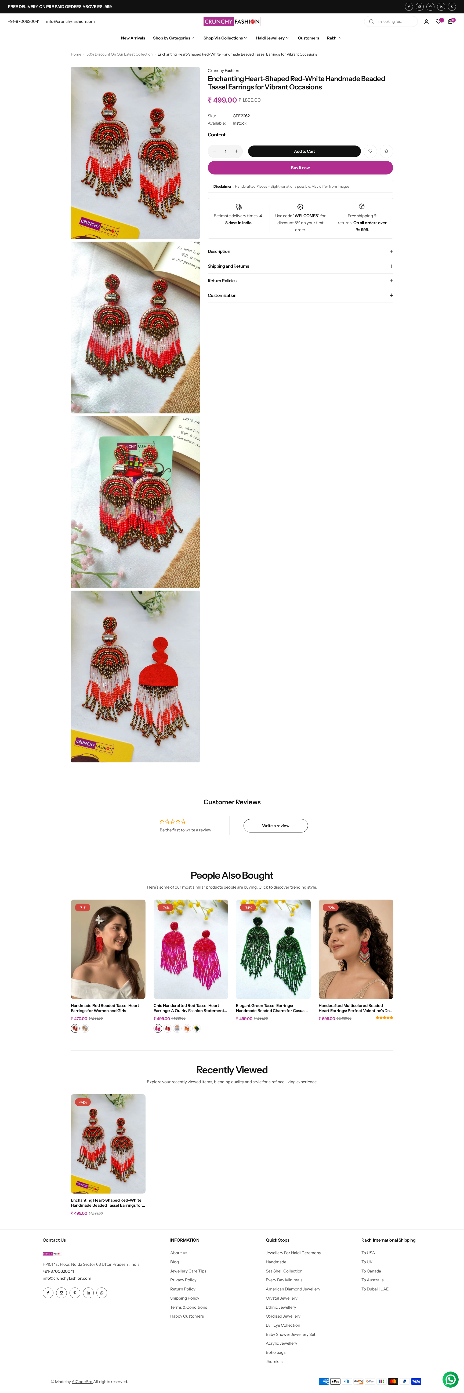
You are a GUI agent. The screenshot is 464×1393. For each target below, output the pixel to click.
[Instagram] (420, 7)
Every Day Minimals (284, 1279)
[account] (426, 21)
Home (76, 54)
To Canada (371, 1271)
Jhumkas (274, 1361)
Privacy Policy (183, 1279)
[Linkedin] (441, 7)
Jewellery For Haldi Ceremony (293, 1252)
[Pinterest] (430, 7)
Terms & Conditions (188, 1307)
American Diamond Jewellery (293, 1289)
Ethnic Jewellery (281, 1307)
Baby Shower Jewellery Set (291, 1334)
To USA (368, 1252)
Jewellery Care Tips (188, 1271)
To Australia (372, 1279)
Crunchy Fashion (223, 70)
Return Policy (182, 1289)
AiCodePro (82, 1381)
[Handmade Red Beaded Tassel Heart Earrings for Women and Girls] (108, 949)
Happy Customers (187, 1316)
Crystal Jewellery (282, 1298)
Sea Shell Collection (284, 1271)
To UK (366, 1261)
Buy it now (300, 167)
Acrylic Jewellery (281, 1343)
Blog (174, 1261)
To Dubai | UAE (375, 1289)
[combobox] (391, 21)
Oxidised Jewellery (283, 1316)
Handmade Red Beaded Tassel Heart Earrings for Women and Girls (105, 1008)
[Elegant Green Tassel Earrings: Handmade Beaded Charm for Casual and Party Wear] (273, 949)
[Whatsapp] (452, 7)
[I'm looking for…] (371, 21)
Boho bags (275, 1352)
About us (178, 1252)
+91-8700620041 (58, 1271)
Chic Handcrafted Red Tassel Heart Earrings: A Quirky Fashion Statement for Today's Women (189, 1008)
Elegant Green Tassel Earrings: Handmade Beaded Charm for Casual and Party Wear (271, 1008)
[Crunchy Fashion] (232, 21)
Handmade (276, 1261)
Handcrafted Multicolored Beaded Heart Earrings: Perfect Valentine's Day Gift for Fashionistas (355, 1008)
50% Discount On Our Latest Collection (119, 54)
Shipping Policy (184, 1298)
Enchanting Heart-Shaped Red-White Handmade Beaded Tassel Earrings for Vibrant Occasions (106, 1203)
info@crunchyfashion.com (67, 1278)
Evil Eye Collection (283, 1325)
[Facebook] (409, 7)
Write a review (275, 825)
